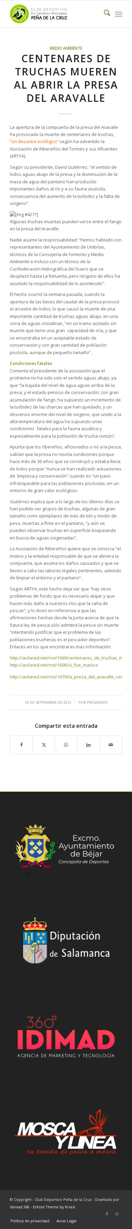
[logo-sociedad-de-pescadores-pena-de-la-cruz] (55, 13)
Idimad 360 (19, 1206)
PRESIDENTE (97, 702)
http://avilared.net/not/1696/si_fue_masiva (54, 665)
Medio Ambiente (66, 48)
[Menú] (118, 14)
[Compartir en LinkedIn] (89, 744)
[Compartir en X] (44, 744)
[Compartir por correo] (111, 744)
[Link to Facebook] (107, 1214)
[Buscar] (103, 13)
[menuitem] (103, 13)
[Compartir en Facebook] (21, 744)
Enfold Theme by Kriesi (54, 1206)
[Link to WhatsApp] (117, 1214)
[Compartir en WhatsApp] (66, 744)
